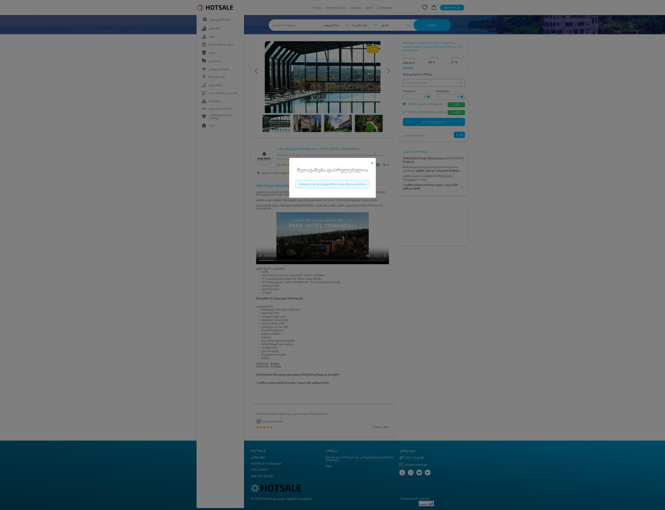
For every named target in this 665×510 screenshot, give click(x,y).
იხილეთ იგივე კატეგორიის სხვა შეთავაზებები (332, 184)
